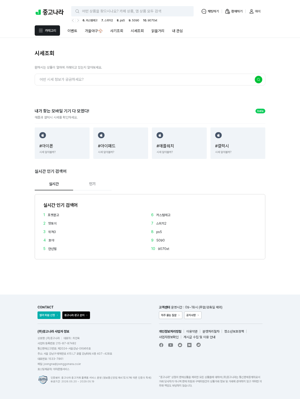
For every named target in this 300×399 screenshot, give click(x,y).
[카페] (180, 345)
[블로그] (189, 345)
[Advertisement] (150, 269)
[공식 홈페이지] (198, 345)
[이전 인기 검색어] (73, 20)
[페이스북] (161, 345)
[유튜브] (170, 345)
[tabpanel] (150, 226)
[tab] (54, 184)
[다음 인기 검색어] (77, 20)
